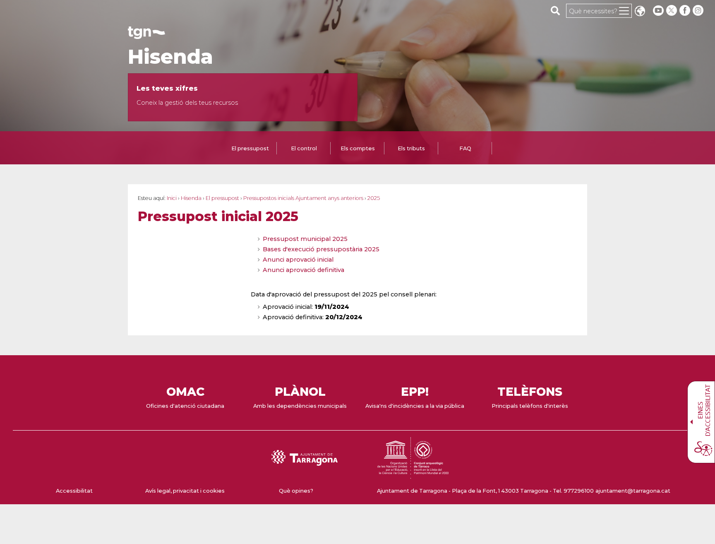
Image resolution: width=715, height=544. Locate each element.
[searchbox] (555, 10)
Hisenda (170, 57)
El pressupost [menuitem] (250, 148)
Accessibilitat (74, 491)
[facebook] (685, 10)
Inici (172, 198)
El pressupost (222, 198)
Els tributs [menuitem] (411, 148)
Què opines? (296, 491)
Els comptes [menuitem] (358, 148)
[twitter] (672, 10)
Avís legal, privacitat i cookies (185, 491)
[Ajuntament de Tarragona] (146, 35)
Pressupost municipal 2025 (305, 239)
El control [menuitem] (304, 148)
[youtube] (658, 10)
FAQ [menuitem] (465, 148)
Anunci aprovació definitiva (303, 270)
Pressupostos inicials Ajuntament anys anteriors (303, 198)
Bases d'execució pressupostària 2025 (321, 249)
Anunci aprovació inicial (298, 259)
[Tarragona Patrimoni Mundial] (413, 475)
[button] (640, 11)
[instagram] (698, 10)
